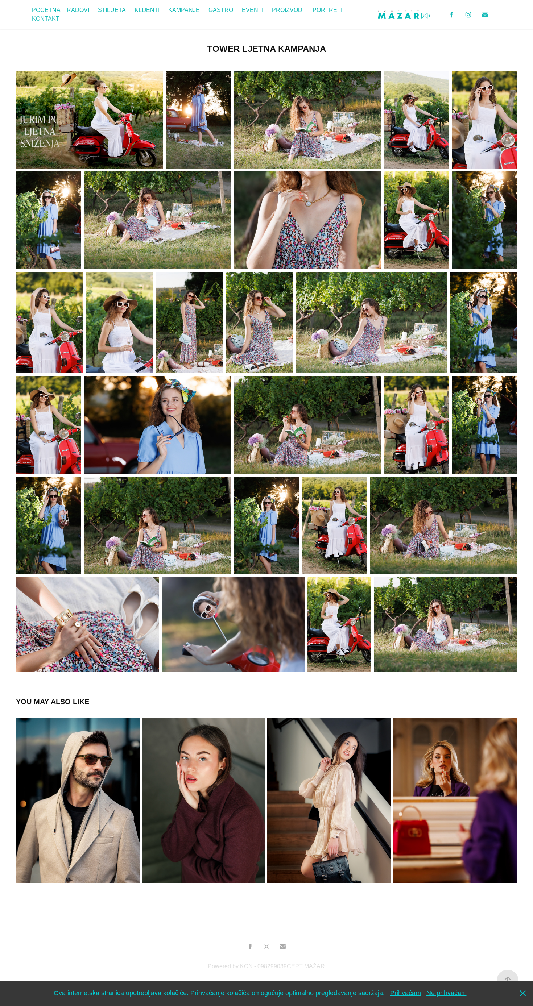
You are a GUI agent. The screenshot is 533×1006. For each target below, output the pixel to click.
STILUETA (112, 10)
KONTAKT (45, 19)
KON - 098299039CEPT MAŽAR (282, 966)
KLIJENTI (147, 10)
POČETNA (46, 10)
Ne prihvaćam (446, 993)
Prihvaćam (405, 993)
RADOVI (78, 10)
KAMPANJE (184, 10)
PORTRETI (327, 10)
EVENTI (252, 10)
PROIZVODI (288, 10)
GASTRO (220, 10)
